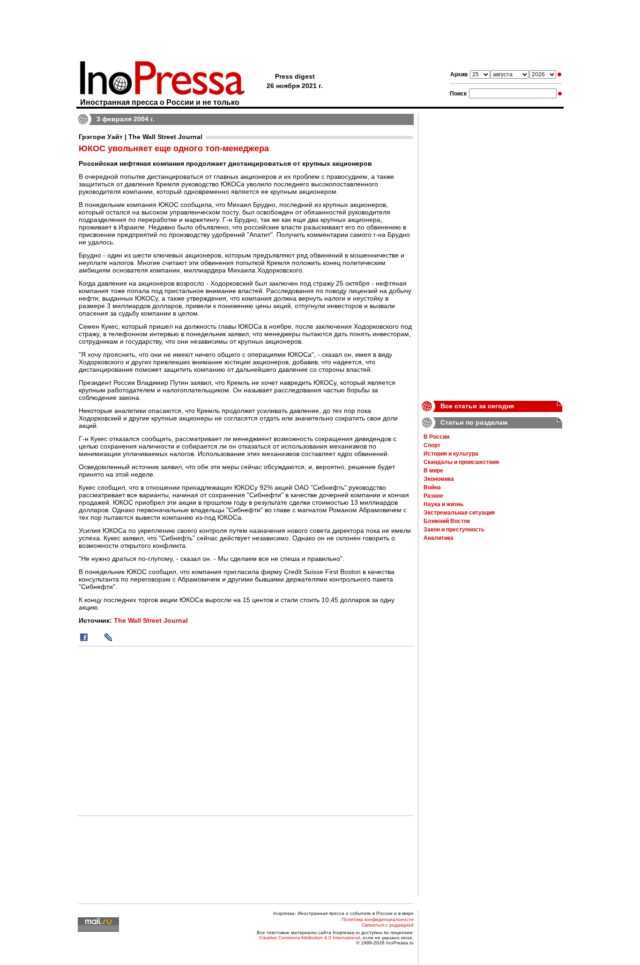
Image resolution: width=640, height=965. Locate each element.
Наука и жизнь (443, 504)
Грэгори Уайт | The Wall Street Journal (140, 136)
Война (432, 487)
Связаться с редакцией (388, 925)
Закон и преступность (454, 529)
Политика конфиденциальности (378, 919)
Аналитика (439, 538)
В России (436, 437)
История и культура (451, 453)
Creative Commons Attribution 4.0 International (309, 937)
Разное (433, 496)
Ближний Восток (447, 521)
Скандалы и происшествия (461, 462)
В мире (433, 470)
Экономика (439, 479)
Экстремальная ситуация (459, 512)
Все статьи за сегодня (477, 406)
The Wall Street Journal (151, 620)
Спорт (432, 445)
